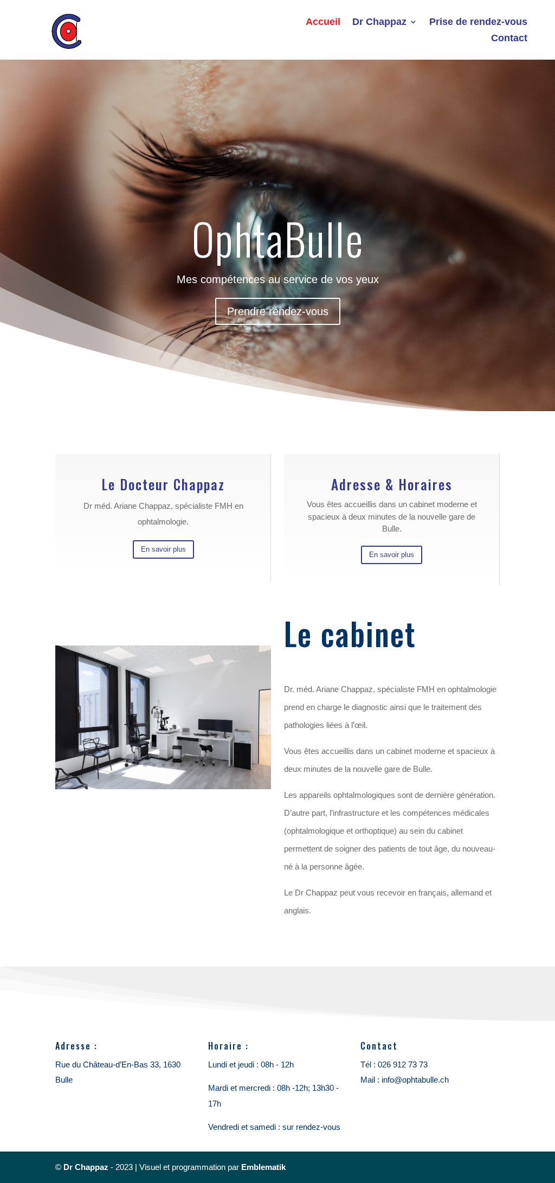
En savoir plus (163, 549)
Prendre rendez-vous (277, 311)
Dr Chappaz (379, 22)
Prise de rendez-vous (478, 22)
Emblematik (263, 1167)
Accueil (323, 22)
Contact (509, 38)
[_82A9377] (162, 786)
